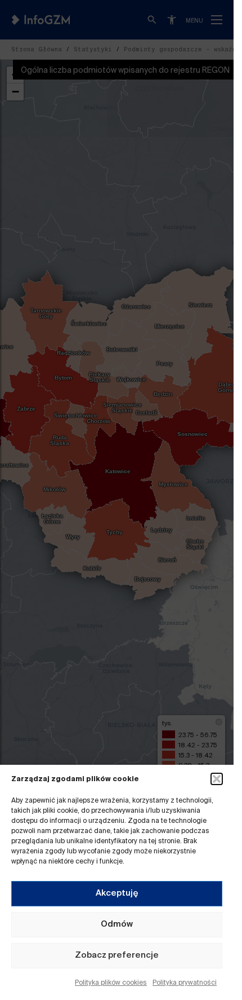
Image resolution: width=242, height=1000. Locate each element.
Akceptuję (117, 893)
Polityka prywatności (185, 983)
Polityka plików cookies (111, 983)
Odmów (117, 924)
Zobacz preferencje (117, 955)
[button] (216, 779)
